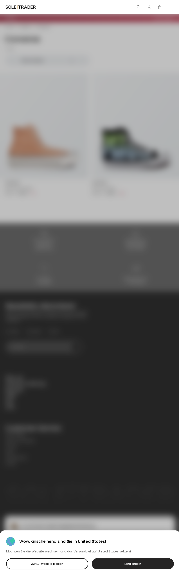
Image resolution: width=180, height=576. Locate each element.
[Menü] (170, 7)
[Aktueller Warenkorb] (159, 7)
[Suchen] (138, 7)
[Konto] (149, 7)
